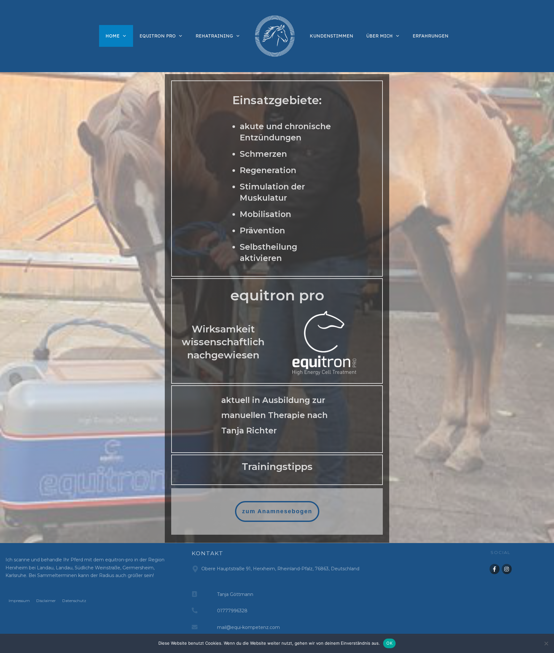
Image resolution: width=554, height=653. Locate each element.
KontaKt (207, 553)
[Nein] (546, 643)
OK (389, 643)
